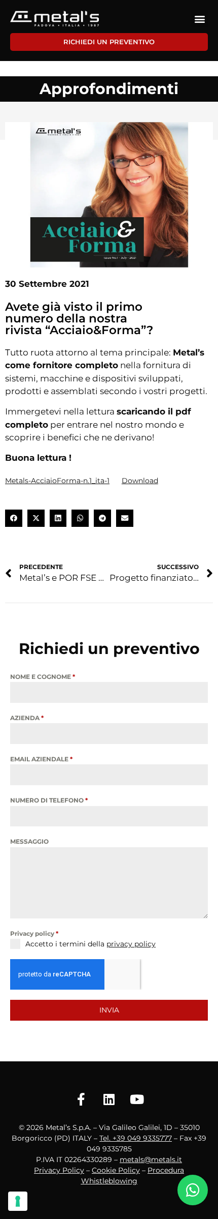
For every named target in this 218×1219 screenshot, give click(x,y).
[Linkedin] (109, 1099)
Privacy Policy (59, 1170)
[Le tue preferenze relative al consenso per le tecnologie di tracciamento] (17, 1201)
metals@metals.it (151, 1159)
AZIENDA (27, 718)
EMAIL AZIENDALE (41, 759)
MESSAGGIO (29, 841)
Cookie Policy (116, 1170)
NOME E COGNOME (42, 676)
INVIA (109, 1010)
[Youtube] (137, 1099)
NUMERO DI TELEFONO (49, 800)
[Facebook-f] (81, 1099)
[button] (199, 18)
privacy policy (131, 943)
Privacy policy (34, 933)
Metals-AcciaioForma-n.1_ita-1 (57, 481)
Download (140, 481)
